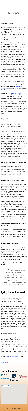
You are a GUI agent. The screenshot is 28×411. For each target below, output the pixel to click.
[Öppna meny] (14, 2)
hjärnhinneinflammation (13, 356)
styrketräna (17, 186)
